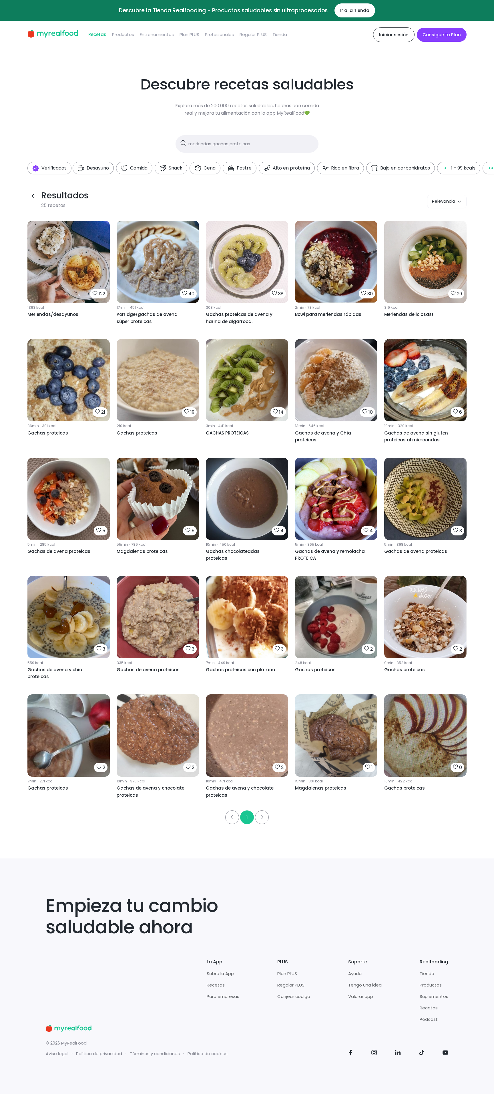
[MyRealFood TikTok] (422, 1053)
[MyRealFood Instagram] (374, 1053)
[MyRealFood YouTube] (445, 1053)
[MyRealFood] (52, 34)
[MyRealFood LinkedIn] (398, 1053)
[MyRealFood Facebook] (350, 1053)
